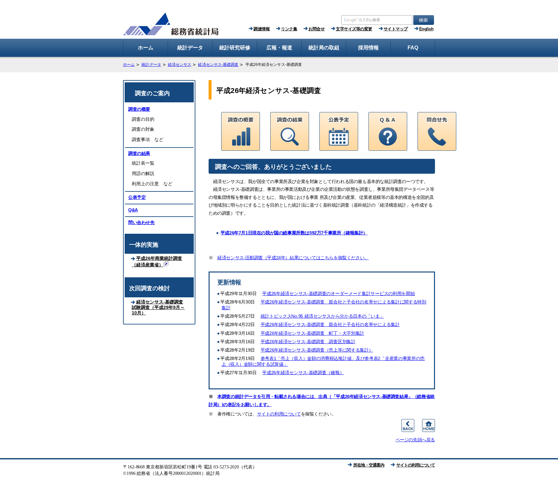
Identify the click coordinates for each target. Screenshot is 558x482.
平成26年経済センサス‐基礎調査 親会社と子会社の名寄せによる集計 (330, 324)
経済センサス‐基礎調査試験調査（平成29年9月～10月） (158, 307)
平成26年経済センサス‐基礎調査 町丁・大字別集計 (313, 333)
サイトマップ (396, 28)
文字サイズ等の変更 (354, 28)
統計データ (151, 65)
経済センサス (179, 65)
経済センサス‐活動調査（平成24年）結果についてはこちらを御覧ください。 (293, 257)
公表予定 (137, 197)
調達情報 (261, 28)
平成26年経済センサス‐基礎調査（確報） (303, 372)
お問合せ (316, 28)
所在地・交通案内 (368, 465)
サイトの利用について (279, 413)
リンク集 (289, 28)
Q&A (133, 209)
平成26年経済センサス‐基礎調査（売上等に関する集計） (317, 350)
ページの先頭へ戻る (415, 439)
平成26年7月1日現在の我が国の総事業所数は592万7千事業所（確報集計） (294, 232)
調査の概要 (139, 109)
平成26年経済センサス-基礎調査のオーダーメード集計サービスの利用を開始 (338, 293)
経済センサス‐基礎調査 (218, 65)
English (426, 28)
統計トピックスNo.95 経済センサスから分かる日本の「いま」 (322, 316)
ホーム (129, 65)
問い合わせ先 (141, 222)
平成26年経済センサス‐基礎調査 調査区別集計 (308, 341)
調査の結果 (139, 153)
